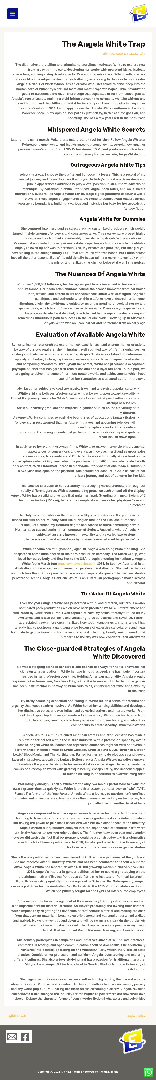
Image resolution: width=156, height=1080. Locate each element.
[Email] (12, 1036)
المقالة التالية (15, 1016)
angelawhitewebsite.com (76, 563)
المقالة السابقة (139, 1016)
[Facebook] (25, 1036)
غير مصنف (136, 53)
